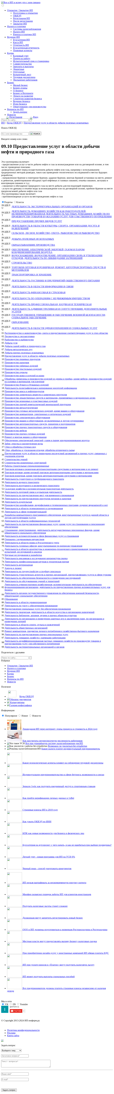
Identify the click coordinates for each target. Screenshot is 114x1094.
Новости (11, 114)
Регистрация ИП (21, 18)
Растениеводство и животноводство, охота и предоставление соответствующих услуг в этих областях (56, 333)
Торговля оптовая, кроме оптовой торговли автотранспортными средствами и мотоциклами (52, 472)
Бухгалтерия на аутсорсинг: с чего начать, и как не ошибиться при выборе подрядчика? (66, 845)
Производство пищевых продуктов (22, 359)
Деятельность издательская (18, 502)
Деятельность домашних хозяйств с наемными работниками (35, 637)
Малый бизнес (20, 85)
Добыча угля (11, 343)
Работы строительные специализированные (27, 466)
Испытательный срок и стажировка (31, 61)
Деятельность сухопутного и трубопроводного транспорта (34, 479)
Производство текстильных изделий (23, 369)
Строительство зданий (16, 459)
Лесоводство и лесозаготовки (20, 336)
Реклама (11, 1033)
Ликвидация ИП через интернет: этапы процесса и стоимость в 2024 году (60, 729)
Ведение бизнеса (21, 101)
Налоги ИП (19, 31)
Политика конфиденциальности (23, 1030)
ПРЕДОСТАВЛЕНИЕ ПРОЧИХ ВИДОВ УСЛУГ (37, 221)
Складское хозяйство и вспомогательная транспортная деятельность (39, 489)
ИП (3, 123)
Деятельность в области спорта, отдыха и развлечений (32, 624)
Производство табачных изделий (21, 366)
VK (6, 1004)
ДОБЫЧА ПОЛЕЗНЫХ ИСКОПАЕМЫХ (33, 239)
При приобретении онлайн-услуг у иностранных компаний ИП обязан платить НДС (65, 953)
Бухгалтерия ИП (21, 39)
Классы (20, 202)
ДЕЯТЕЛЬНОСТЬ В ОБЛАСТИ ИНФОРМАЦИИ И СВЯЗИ (42, 286)
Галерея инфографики (21, 705)
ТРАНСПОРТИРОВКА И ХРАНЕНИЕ (32, 274)
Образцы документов (20, 699)
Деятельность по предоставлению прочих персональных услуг (36, 634)
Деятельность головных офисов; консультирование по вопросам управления (43, 546)
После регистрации (23, 21)
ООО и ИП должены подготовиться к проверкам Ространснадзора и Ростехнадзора (64, 929)
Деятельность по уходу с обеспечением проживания (31, 605)
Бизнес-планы (20, 88)
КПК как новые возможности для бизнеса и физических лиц (53, 833)
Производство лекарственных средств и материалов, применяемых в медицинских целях (50, 398)
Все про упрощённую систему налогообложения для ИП (54, 743)
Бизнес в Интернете (23, 93)
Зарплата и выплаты (23, 66)
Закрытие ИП (20, 23)
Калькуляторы (17, 702)
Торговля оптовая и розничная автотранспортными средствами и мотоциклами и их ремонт (51, 469)
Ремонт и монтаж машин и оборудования (25, 437)
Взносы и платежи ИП (24, 34)
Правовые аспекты (22, 50)
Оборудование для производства (29, 106)
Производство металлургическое (21, 407)
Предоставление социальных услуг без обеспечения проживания (38, 609)
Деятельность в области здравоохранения (26, 602)
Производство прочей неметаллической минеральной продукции (38, 404)
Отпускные (19, 72)
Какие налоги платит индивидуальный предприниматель (70, 748)
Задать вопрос (20, 112)
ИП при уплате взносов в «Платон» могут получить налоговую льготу (58, 965)
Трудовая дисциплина (24, 77)
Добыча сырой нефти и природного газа (25, 346)
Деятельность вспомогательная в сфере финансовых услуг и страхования (42, 536)
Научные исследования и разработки (23, 555)
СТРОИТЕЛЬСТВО (22, 263)
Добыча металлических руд (18, 349)
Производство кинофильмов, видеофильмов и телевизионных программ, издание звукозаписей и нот (56, 505)
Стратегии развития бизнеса (27, 98)
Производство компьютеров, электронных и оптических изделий (38, 414)
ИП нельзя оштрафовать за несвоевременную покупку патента (54, 882)
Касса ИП (18, 42)
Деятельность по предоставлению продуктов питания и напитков (38, 498)
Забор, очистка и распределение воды (24, 443)
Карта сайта (13, 1035)
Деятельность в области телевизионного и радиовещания (34, 508)
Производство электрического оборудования (27, 417)
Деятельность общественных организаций (26, 628)
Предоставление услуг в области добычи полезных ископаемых (37, 356)
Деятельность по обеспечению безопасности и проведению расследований (43, 578)
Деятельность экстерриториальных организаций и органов (34, 647)
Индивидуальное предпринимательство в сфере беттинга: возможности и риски (63, 774)
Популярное (11, 715)
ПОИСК (36, 134)
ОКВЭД (17, 15)
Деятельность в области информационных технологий (32, 521)
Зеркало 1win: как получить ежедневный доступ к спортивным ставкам (58, 786)
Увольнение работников (25, 80)
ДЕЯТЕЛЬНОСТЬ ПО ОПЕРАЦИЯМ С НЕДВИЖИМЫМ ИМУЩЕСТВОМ (51, 298)
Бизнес (10, 82)
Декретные (18, 69)
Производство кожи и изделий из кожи (24, 375)
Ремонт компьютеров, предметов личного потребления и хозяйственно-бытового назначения (52, 631)
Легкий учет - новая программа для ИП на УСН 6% (48, 856)
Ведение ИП (13, 37)
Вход (35, 117)
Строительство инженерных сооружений (25, 462)
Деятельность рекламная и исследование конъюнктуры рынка (36, 558)
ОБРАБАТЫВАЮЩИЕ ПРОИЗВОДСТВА (33, 245)
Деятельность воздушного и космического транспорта (32, 485)
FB (14, 1004)
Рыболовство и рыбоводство (19, 339)
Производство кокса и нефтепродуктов (24, 391)
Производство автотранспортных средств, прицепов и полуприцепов (40, 424)
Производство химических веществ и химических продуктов (36, 394)
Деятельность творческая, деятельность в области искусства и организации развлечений (49, 612)
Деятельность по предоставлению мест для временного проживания (39, 495)
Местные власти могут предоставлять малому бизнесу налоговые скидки (59, 941)
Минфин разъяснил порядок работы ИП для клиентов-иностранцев (56, 894)
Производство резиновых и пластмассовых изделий (31, 401)
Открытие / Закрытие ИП (20, 10)
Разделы (8, 202)
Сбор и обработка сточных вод (20, 447)
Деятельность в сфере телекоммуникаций (26, 511)
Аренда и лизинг (13, 568)
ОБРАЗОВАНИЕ (20, 322)
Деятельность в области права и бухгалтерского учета (32, 542)
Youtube (24, 1004)
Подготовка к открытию (25, 13)
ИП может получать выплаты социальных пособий (48, 976)
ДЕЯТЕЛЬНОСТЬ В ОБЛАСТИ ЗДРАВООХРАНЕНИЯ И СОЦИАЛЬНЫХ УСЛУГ (54, 328)
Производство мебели (16, 430)
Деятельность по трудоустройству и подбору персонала (33, 571)
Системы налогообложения (27, 29)
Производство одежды (16, 372)
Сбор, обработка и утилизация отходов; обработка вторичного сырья (40, 450)
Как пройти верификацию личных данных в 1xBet (48, 798)
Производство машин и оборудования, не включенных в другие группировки (44, 421)
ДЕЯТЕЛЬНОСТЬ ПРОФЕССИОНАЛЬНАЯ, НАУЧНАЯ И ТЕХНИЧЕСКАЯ (52, 304)
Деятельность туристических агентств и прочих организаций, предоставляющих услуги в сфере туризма (58, 574)
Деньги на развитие (23, 96)
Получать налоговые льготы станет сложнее (45, 906)
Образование (11, 599)
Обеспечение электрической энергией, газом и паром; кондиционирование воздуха (47, 440)
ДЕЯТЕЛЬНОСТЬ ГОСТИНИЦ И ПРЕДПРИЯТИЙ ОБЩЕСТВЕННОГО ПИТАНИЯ (56, 280)
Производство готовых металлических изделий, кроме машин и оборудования (44, 411)
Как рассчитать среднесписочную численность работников (53, 740)
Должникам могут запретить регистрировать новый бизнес (52, 918)
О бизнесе (18, 90)
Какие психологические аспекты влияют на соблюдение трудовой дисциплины (62, 763)
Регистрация (15, 117)
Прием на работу (21, 58)
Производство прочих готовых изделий (25, 434)
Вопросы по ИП (15, 109)
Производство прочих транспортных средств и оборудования (36, 427)
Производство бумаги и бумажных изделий (27, 385)
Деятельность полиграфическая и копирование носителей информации (41, 388)
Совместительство (22, 64)
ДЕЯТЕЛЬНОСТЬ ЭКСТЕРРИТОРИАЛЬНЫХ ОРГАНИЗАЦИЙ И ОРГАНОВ (52, 206)
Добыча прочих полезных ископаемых (24, 352)
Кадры (10, 53)
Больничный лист (22, 74)
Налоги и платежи (16, 26)
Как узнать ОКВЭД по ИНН (36, 821)
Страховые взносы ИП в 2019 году (40, 810)
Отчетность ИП (21, 45)
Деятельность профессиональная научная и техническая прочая (37, 561)
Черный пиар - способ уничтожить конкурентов (46, 868)
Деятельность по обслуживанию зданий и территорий (32, 581)
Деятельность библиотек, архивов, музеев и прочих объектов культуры (41, 615)
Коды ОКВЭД (26, 696)
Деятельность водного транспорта (22, 482)
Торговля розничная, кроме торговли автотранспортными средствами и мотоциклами (48, 475)
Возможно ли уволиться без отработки (67, 746)
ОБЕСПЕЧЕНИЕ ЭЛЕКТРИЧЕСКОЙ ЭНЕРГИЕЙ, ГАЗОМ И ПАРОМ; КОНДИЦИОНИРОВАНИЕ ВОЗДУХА (48, 251)
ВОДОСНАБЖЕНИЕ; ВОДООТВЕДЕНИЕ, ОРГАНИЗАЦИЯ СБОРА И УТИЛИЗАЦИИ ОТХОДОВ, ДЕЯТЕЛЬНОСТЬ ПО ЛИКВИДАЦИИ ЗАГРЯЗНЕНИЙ (57, 256)
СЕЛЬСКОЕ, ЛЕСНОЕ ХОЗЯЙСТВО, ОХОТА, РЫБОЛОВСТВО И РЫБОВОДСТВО (56, 233)
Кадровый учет (20, 56)
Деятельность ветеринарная (19, 565)
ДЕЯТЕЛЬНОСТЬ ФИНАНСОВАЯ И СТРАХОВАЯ (38, 292)
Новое (25, 715)
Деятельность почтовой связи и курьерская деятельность (33, 492)
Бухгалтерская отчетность (26, 48)
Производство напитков (17, 362)
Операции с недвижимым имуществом (24, 539)
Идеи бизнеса (20, 104)
